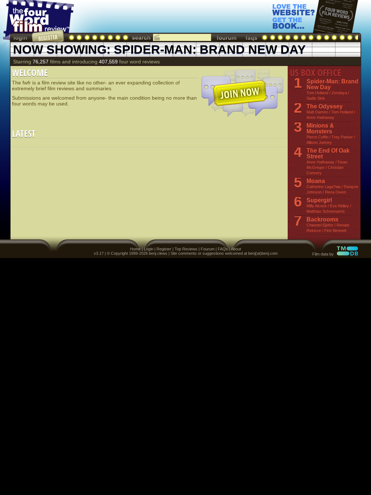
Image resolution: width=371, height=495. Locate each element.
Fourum (207, 249)
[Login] (21, 37)
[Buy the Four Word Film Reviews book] (315, 22)
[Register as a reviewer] (48, 35)
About (236, 249)
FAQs (223, 249)
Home (135, 249)
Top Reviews (186, 249)
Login (148, 249)
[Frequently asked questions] (251, 37)
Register (164, 249)
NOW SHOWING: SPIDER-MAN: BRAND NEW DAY (159, 49)
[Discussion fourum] (226, 37)
